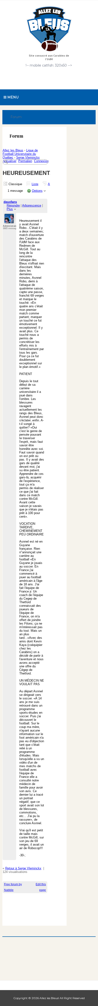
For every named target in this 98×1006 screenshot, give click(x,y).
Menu (12, 97)
